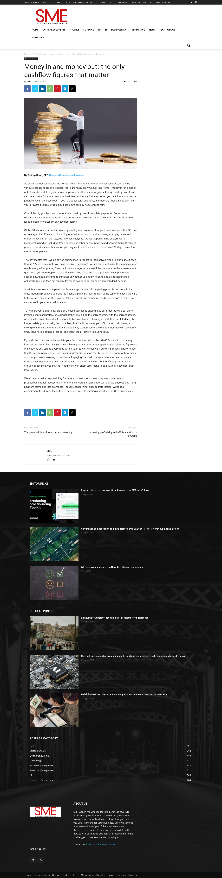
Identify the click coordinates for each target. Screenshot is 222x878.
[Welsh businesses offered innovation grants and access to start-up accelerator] (54, 710)
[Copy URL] (72, 88)
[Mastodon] (55, 460)
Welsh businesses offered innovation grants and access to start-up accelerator (124, 694)
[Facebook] (27, 88)
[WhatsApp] (50, 88)
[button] (188, 45)
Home (27, 54)
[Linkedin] (191, 2)
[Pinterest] (57, 88)
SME (29, 81)
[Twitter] (196, 2)
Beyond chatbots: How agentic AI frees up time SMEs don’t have (115, 490)
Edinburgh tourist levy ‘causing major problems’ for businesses (114, 617)
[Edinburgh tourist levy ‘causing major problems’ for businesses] (54, 633)
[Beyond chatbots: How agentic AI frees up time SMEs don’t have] (54, 506)
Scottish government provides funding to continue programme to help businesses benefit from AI (133, 656)
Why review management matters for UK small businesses (112, 567)
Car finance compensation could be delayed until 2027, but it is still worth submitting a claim (130, 528)
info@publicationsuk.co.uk (100, 844)
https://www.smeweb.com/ (58, 455)
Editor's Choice (39, 54)
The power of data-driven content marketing (48, 432)
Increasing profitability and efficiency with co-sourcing (112, 434)
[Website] (50, 460)
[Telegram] (65, 88)
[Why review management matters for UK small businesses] (54, 583)
